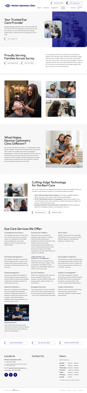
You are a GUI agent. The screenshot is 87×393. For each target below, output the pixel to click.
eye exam (73, 60)
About (39, 8)
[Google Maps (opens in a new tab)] (15, 375)
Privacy (74, 390)
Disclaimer (80, 390)
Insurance (73, 8)
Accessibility (62, 390)
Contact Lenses (63, 7)
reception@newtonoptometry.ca (17, 368)
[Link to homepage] (20, 6)
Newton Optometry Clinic (11, 27)
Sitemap (69, 390)
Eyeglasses (55, 8)
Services (46, 8)
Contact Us (80, 7)
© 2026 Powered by (8, 390)
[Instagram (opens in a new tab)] (11, 375)
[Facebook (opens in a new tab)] (6, 375)
